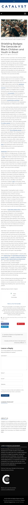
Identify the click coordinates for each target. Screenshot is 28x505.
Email (3, 378)
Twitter (13, 323)
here (10, 468)
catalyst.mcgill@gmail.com (8, 489)
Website (3, 384)
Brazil (13, 317)
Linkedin (5, 326)
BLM (11, 317)
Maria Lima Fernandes (19, 317)
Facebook (5, 323)
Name (3, 373)
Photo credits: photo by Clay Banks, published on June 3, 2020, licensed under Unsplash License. (14, 38)
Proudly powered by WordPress (11, 500)
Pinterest (21, 323)
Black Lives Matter (6, 317)
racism (6, 318)
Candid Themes (19, 502)
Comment (4, 355)
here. (2, 432)
